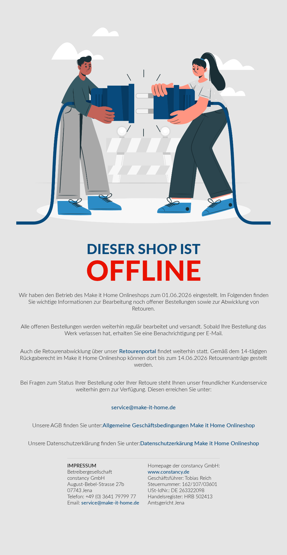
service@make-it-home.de (143, 407)
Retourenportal (137, 351)
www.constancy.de (168, 472)
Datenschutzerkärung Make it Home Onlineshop (199, 443)
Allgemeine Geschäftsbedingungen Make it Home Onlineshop (179, 425)
